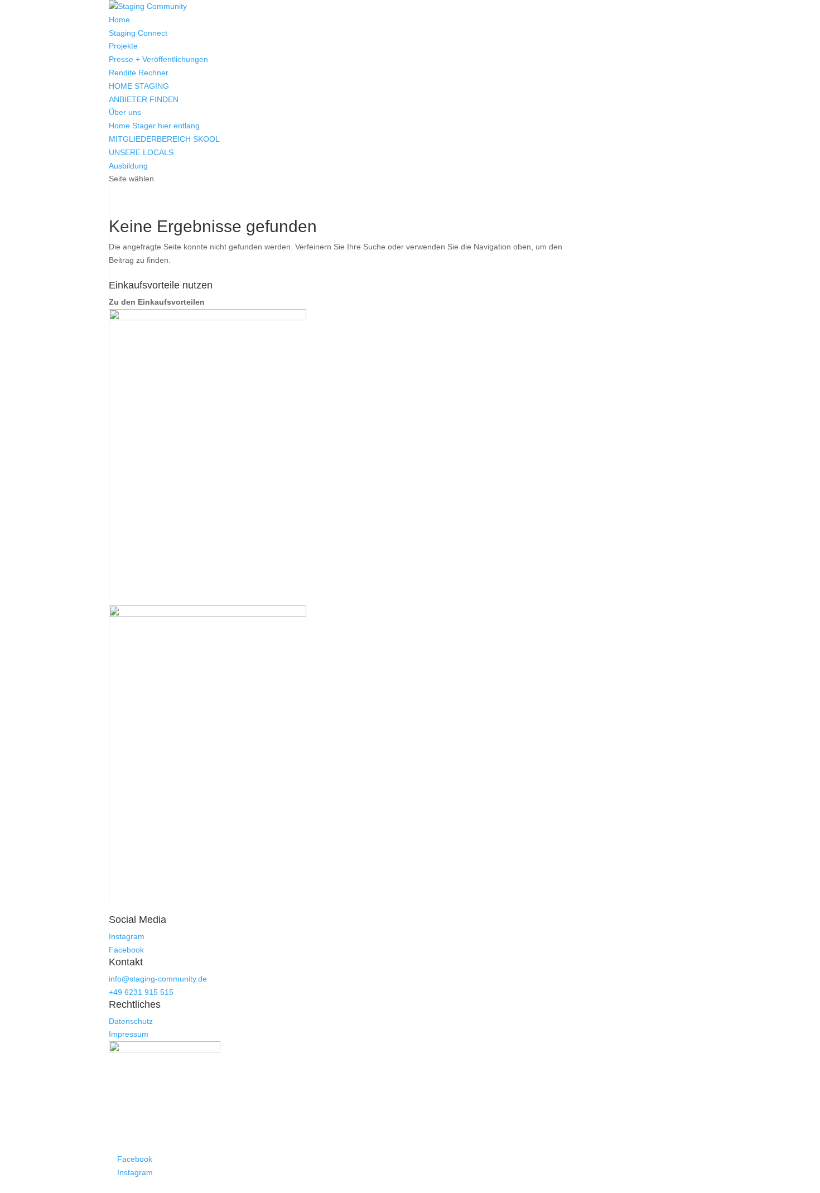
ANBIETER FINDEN (144, 99)
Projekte (123, 45)
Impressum (128, 1034)
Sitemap (406, 1186)
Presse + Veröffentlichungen (158, 59)
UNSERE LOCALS (141, 152)
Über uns (125, 112)
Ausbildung (128, 165)
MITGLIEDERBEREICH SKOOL (164, 138)
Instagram (126, 936)
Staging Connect (138, 32)
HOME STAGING (139, 85)
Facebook (126, 949)
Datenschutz (131, 1021)
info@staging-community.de (158, 978)
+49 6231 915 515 (141, 992)
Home (119, 19)
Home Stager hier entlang (154, 125)
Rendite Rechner (138, 72)
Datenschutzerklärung (355, 1186)
